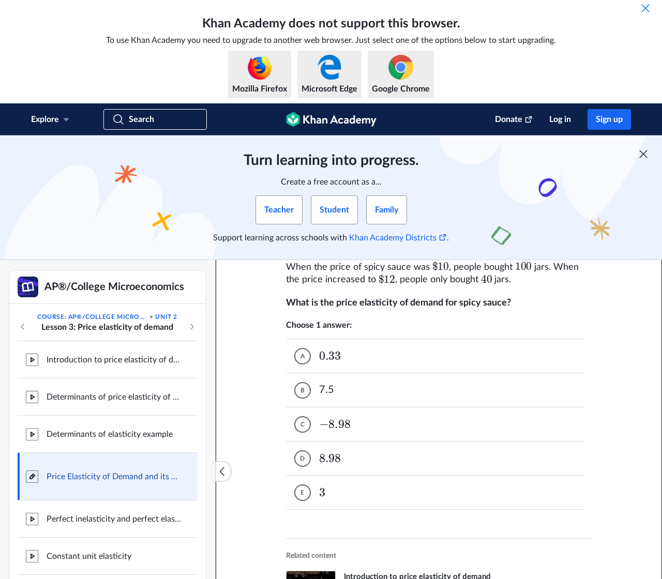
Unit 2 (166, 317)
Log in (560, 119)
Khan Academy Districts (393, 238)
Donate (508, 119)
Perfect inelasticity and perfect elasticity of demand (114, 519)
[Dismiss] (645, 8)
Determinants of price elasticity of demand (114, 397)
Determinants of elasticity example (110, 434)
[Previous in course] (23, 327)
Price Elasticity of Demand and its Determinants (114, 477)
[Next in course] (192, 327)
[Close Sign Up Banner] (643, 154)
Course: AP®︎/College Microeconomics (92, 317)
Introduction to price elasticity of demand (114, 360)
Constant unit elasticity (89, 556)
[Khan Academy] (331, 119)
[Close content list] (223, 471)
